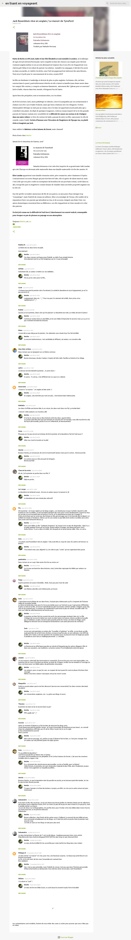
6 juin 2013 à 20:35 (32, 559)
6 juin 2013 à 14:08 (31, 489)
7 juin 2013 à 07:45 (35, 546)
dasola (20, 450)
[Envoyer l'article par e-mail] (14, 225)
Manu (20, 330)
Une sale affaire (100, 110)
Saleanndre (22, 800)
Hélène (21, 878)
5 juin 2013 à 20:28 (35, 374)
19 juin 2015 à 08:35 (35, 884)
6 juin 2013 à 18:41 (35, 523)
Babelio (23, 221)
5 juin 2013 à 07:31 (29, 269)
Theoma (21, 704)
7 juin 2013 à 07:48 (35, 613)
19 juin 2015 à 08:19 (29, 878)
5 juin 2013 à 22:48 (28, 431)
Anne (20, 431)
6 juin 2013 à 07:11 (29, 450)
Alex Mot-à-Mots (24, 349)
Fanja (20, 580)
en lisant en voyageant (21, 3)
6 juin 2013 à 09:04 (37, 470)
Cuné (20, 287)
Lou (29, 221)
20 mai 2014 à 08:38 (35, 785)
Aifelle (20, 269)
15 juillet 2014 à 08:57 (36, 840)
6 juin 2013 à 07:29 (35, 415)
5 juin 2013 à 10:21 (28, 330)
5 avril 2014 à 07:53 (35, 761)
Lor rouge (22, 489)
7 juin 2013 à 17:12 (30, 704)
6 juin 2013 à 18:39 (35, 476)
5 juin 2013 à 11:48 (28, 368)
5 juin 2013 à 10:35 (35, 295)
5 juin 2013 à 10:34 (35, 275)
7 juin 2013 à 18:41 (35, 667)
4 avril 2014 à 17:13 (27, 750)
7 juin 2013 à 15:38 (33, 628)
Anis (20, 539)
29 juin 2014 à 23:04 (33, 800)
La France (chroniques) (103, 143)
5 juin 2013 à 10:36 (35, 316)
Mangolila (22, 683)
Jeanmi (21, 658)
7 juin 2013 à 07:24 (27, 598)
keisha (26, 254)
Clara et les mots (24, 470)
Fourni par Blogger (66, 937)
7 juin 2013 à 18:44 (35, 643)
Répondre (22, 265)
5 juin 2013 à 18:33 (32, 386)
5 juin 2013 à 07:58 (29, 310)
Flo (19, 508)
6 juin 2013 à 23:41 (28, 580)
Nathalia (21, 405)
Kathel (20, 310)
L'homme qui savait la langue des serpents (109, 78)
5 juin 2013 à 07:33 (28, 287)
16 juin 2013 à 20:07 (35, 736)
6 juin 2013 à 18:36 (26, 508)
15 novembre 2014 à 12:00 (34, 853)
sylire (20, 368)
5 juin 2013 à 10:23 (37, 349)
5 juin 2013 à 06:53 (31, 245)
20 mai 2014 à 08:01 (29, 777)
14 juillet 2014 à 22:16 (34, 832)
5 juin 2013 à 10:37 (35, 336)
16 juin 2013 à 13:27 (30, 722)
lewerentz (22, 387)
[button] (14, 27)
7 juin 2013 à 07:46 (35, 586)
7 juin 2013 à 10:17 (31, 683)
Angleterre (16, 227)
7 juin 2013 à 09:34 (29, 657)
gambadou (22, 559)
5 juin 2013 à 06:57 (35, 254)
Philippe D (22, 853)
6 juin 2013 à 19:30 (27, 539)
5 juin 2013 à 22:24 (30, 405)
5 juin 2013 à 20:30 (35, 393)
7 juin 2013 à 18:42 (35, 691)
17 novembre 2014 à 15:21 (37, 864)
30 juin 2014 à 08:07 (35, 814)
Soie (20, 599)
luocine (21, 723)
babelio (28, 135)
